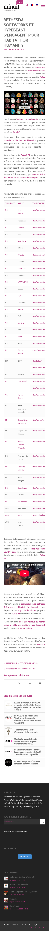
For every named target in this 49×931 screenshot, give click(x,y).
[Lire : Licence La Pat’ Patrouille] (6, 885)
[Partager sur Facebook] (9, 683)
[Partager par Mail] (40, 683)
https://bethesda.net (27, 610)
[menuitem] (25, 5)
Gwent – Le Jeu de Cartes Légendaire (23, 892)
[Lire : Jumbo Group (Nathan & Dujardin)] (6, 878)
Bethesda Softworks (25, 669)
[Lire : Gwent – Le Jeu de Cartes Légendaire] (6, 893)
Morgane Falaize (31, 663)
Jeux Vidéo (21, 49)
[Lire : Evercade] (6, 900)
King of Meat (14, 906)
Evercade (13, 899)
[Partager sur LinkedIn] (30, 683)
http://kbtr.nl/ (37, 361)
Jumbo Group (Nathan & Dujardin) (22, 877)
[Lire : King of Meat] (6, 907)
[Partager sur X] (19, 683)
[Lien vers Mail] (43, 928)
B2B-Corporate (10, 49)
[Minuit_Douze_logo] (20, 5)
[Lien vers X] (36, 928)
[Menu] (41, 5)
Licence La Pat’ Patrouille (19, 884)
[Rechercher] (25, 5)
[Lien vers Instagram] (39, 928)
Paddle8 (16, 132)
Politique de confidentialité (15, 831)
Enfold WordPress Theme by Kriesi (28, 925)
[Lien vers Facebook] (32, 928)
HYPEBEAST (40, 67)
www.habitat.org (25, 628)
